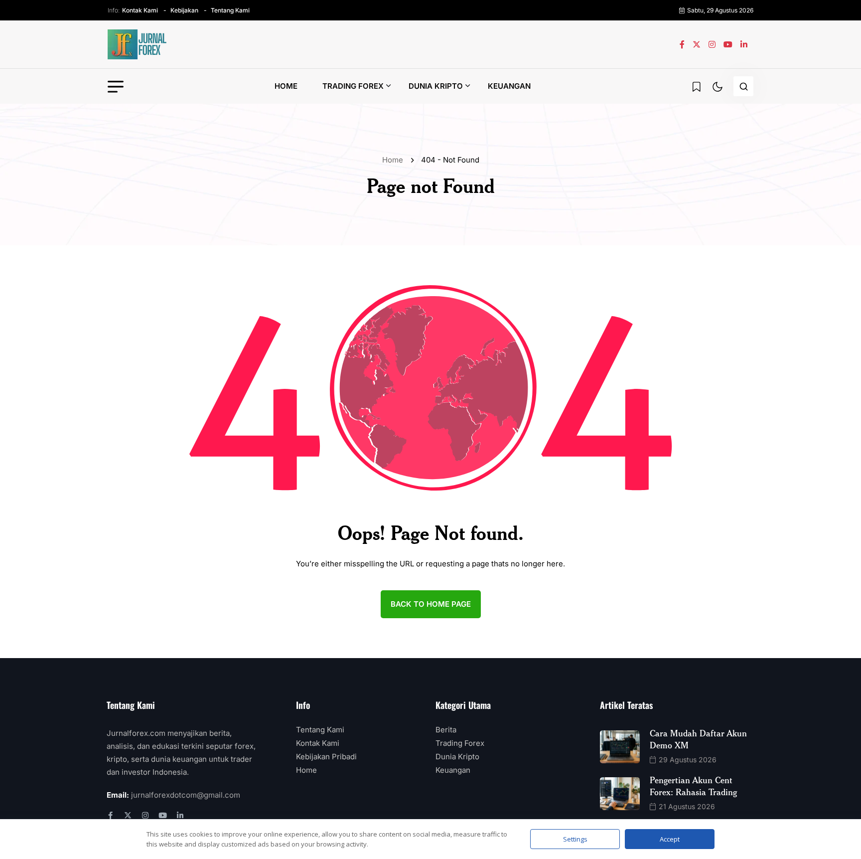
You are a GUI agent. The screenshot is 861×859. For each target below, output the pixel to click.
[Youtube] (162, 815)
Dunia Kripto (436, 86)
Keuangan (509, 86)
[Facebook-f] (110, 815)
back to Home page (431, 604)
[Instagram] (145, 815)
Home (286, 86)
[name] (137, 44)
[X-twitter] (128, 815)
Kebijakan (184, 10)
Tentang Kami (230, 10)
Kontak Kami (140, 10)
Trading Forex (353, 86)
